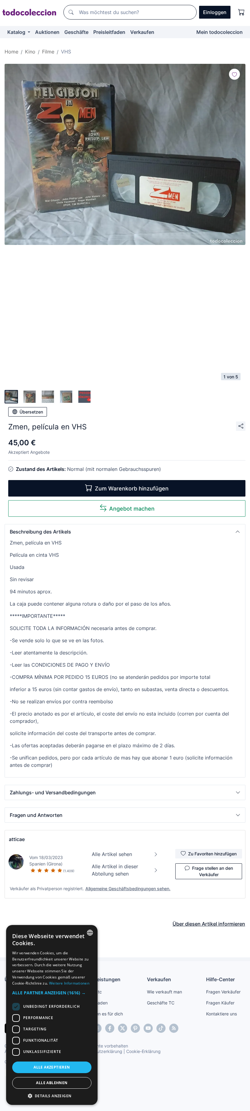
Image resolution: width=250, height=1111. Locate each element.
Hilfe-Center (220, 979)
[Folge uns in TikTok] (161, 1028)
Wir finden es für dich (101, 1013)
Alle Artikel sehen (112, 854)
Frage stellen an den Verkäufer (212, 871)
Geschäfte (76, 32)
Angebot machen (132, 508)
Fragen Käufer (220, 1002)
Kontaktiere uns (221, 1013)
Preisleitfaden (109, 32)
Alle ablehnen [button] (51, 1082)
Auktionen (47, 32)
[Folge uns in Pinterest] (135, 1028)
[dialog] (52, 1015)
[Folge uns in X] (122, 1028)
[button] (125, 531)
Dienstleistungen (100, 979)
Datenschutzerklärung (100, 1051)
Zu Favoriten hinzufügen (212, 853)
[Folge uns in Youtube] (148, 1028)
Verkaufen (142, 32)
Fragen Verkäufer (223, 991)
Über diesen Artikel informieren (209, 924)
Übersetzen (31, 411)
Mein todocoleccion (219, 32)
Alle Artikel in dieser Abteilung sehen (115, 870)
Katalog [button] (17, 32)
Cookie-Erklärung (143, 1051)
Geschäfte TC (160, 1002)
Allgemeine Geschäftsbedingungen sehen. (127, 888)
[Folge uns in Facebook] (109, 1028)
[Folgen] (234, 74)
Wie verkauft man (164, 991)
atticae (17, 839)
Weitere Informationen (69, 983)
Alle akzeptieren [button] (52, 1067)
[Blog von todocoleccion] (173, 1028)
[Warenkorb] (241, 12)
